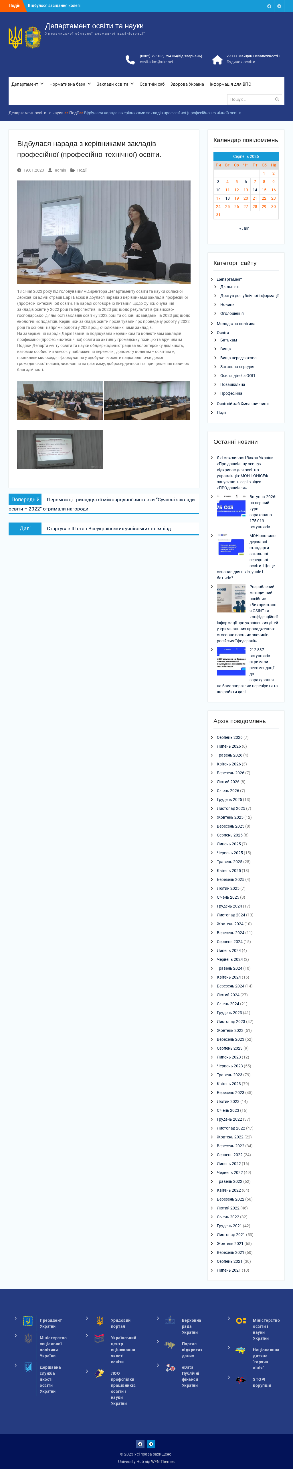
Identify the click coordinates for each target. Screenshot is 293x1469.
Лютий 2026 (228, 781)
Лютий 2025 (228, 888)
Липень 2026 (229, 746)
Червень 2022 (230, 1172)
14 (255, 190)
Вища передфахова (238, 358)
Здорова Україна (187, 84)
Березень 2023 (230, 1092)
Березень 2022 (230, 1199)
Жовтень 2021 (230, 1243)
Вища (225, 349)
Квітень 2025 (229, 870)
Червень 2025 (230, 853)
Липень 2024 (229, 950)
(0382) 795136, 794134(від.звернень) (171, 56)
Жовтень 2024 (230, 924)
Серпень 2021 (230, 1261)
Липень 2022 (229, 1163)
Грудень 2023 (229, 1012)
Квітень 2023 (229, 1083)
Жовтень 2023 (230, 1030)
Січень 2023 (228, 1110)
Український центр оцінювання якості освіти (123, 1350)
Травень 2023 (229, 1075)
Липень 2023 (229, 1057)
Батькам (228, 340)
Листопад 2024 (231, 915)
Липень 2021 (229, 1270)
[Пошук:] (256, 99)
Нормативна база (67, 84)
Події (81, 170)
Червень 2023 (230, 1066)
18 (227, 198)
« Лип (244, 228)
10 (218, 190)
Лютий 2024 (228, 995)
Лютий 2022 (228, 1208)
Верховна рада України (191, 1326)
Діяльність (230, 286)
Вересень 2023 (230, 1039)
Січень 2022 (228, 1217)
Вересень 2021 (230, 1252)
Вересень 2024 (230, 932)
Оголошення (232, 313)
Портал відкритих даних (192, 1350)
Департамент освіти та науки (94, 25)
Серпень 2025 (230, 835)
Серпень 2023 (230, 1048)
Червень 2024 (230, 959)
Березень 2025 (230, 879)
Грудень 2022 (229, 1119)
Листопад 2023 (231, 1021)
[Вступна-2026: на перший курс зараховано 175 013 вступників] (231, 509)
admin (60, 170)
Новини (227, 304)
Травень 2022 (229, 1181)
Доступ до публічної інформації (249, 295)
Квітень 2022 (229, 1190)
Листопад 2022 (231, 1128)
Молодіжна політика (236, 323)
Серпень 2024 (230, 941)
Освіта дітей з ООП (237, 375)
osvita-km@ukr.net (156, 62)
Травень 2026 (229, 755)
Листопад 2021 (231, 1234)
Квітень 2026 (229, 764)
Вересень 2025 (230, 826)
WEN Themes (163, 1461)
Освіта (223, 332)
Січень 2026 (228, 790)
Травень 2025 (229, 861)
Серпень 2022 (230, 1154)
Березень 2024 (230, 986)
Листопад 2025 (231, 808)
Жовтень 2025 (230, 817)
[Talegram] (279, 5)
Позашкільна (232, 384)
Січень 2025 (228, 897)
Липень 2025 (229, 844)
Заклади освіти (112, 84)
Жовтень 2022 (230, 1137)
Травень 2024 (229, 968)
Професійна (231, 393)
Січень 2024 (228, 1003)
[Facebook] (269, 5)
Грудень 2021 (229, 1225)
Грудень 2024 (229, 906)
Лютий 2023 (228, 1101)
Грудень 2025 (229, 799)
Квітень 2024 (229, 977)
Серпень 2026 (230, 737)
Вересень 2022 (230, 1146)
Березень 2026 (230, 773)
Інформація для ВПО (230, 84)
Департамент (24, 84)
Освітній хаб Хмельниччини (243, 403)
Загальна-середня (237, 366)
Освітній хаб (152, 84)
